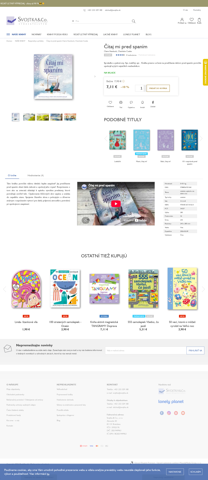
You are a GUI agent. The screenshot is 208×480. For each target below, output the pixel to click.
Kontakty (197, 10)
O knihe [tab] (12, 175)
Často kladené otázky (15, 410)
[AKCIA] (26, 288)
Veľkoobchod (62, 389)
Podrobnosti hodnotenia (147, 55)
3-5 (181, 201)
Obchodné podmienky (15, 394)
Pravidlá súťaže (63, 410)
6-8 (184, 201)
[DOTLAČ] (117, 140)
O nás (185, 10)
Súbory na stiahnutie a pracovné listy (71, 405)
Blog (58, 420)
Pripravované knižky (65, 394)
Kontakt (10, 425)
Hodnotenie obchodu (65, 399)
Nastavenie (175, 471)
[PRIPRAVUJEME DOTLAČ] (143, 288)
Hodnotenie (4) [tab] (36, 175)
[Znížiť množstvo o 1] (145, 90)
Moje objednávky (13, 389)
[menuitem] (16, 35)
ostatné (182, 191)
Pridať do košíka (158, 88)
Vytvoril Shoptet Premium (144, 462)
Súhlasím (195, 471)
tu (48, 473)
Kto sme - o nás (13, 420)
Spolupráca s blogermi (65, 415)
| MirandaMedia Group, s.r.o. (189, 462)
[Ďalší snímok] (95, 76)
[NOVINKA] (104, 288)
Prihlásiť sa (195, 350)
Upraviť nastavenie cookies (167, 462)
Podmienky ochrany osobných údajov (21, 405)
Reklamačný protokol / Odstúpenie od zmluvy (25, 399)
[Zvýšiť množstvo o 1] (145, 86)
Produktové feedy (14, 415)
